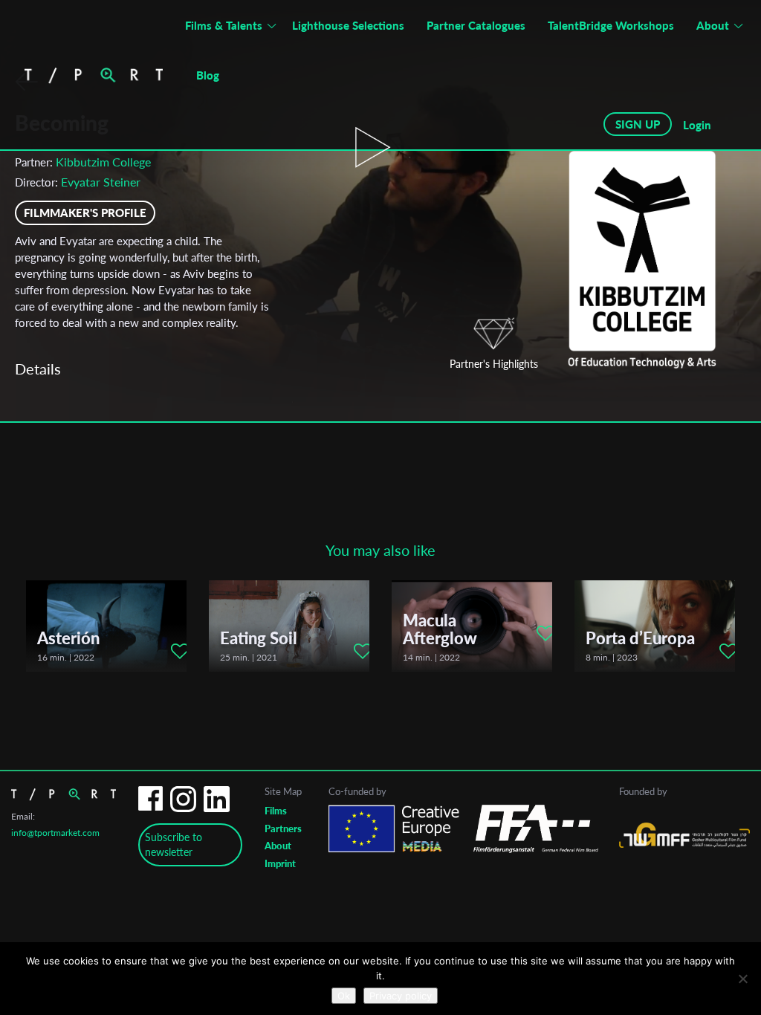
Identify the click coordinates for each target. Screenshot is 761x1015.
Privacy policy (400, 996)
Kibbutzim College (103, 162)
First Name (283, 508)
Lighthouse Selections (348, 25)
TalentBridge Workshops (611, 25)
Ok (343, 996)
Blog (207, 75)
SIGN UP (637, 124)
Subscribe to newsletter (173, 844)
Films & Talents (223, 25)
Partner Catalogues (476, 25)
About (712, 25)
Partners (283, 828)
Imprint (280, 863)
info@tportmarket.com (55, 832)
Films (276, 811)
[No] (742, 978)
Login (697, 125)
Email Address (294, 449)
